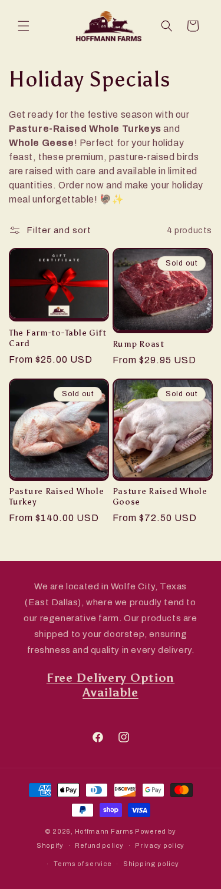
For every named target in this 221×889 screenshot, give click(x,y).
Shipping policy (151, 863)
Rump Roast (138, 344)
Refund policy (99, 845)
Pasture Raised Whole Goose (160, 496)
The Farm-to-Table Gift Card (58, 338)
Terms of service (82, 863)
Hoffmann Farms (104, 831)
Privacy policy (159, 845)
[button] (24, 26)
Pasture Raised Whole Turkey (56, 496)
